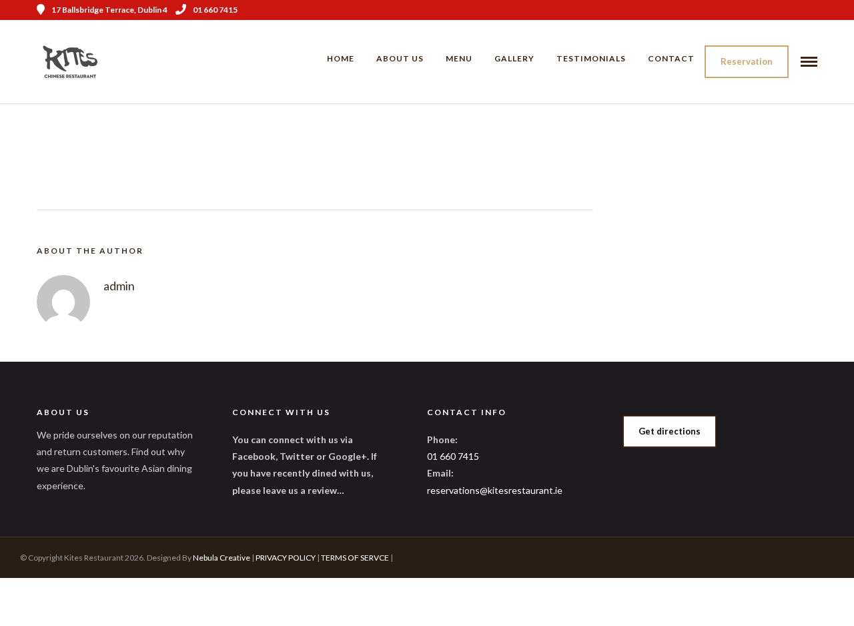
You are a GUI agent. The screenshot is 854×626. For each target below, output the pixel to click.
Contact (671, 58)
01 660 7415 (215, 10)
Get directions (669, 431)
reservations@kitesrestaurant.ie (494, 490)
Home (340, 58)
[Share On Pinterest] (73, 598)
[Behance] (812, 10)
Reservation (747, 61)
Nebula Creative (221, 558)
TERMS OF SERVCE (355, 558)
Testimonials (591, 58)
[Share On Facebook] (32, 598)
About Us (400, 58)
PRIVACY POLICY (286, 558)
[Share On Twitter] (52, 598)
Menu (459, 58)
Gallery (514, 58)
